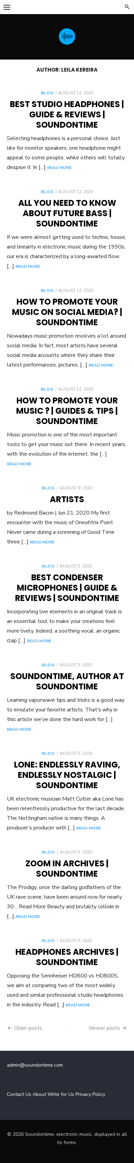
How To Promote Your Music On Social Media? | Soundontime (67, 312)
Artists (67, 499)
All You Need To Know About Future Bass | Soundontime (67, 213)
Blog (47, 93)
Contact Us (19, 1094)
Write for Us (60, 1094)
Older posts (28, 1028)
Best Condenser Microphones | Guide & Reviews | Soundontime (67, 588)
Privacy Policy (90, 1094)
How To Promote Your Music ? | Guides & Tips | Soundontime (67, 411)
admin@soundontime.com (35, 1065)
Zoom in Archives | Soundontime (67, 868)
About (39, 1094)
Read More (59, 167)
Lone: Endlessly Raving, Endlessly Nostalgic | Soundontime (67, 775)
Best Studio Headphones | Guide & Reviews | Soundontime (67, 114)
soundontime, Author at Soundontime (67, 681)
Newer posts (104, 1028)
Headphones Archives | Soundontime (67, 957)
